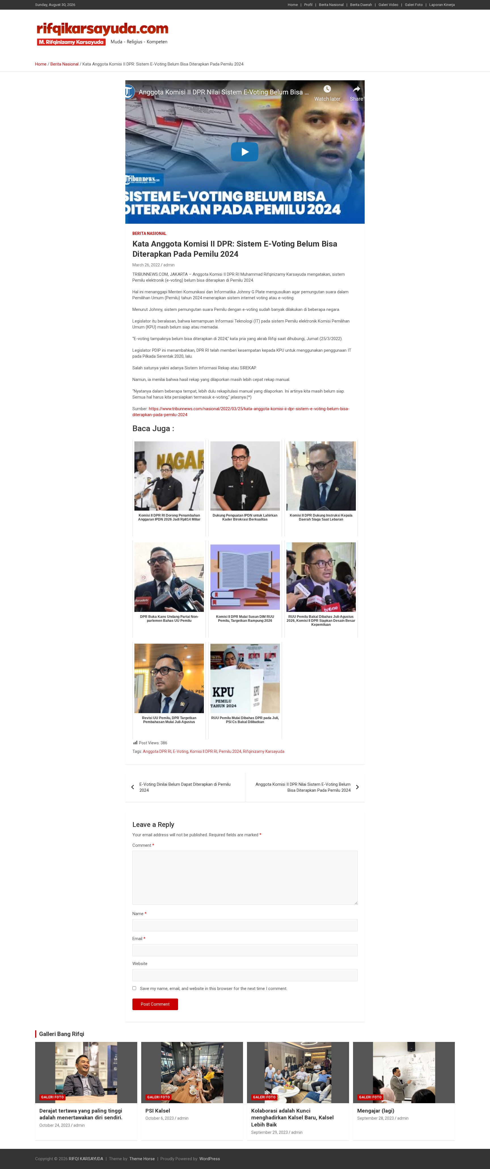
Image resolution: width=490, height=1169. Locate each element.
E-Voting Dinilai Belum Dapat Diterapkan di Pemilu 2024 (185, 787)
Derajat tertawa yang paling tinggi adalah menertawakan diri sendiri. (80, 1114)
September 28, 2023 (375, 1118)
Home (293, 5)
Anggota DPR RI (157, 751)
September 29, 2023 (269, 1132)
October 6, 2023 (159, 1118)
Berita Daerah (361, 5)
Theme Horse (142, 1158)
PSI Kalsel (157, 1110)
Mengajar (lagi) (375, 1110)
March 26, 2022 (146, 265)
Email (138, 938)
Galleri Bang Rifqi (61, 1034)
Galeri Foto (414, 5)
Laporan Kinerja (442, 5)
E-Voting (180, 751)
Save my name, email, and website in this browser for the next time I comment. (213, 988)
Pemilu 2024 (230, 751)
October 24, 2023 (54, 1125)
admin (169, 265)
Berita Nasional (331, 5)
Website (139, 963)
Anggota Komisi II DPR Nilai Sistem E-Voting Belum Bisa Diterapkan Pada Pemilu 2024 (302, 787)
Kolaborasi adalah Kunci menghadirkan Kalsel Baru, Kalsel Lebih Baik (292, 1117)
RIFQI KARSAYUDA (86, 1158)
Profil (308, 5)
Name (139, 913)
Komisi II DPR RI (203, 751)
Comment (143, 845)
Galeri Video (388, 5)
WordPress (209, 1158)
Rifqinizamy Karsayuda (263, 751)
